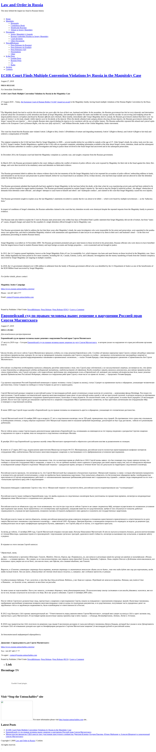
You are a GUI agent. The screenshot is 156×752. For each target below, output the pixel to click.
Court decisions (17, 39)
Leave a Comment (77, 310)
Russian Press (16, 61)
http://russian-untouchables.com (71, 720)
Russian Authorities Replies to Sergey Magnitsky (29, 36)
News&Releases (33, 310)
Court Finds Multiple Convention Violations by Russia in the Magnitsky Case (71, 75)
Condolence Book (18, 25)
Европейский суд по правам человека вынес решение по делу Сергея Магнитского (62, 342)
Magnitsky (10, 21)
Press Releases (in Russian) (21, 45)
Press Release (46, 310)
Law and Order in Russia (22, 5)
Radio (13, 65)
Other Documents (17, 41)
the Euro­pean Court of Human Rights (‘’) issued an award (45, 102)
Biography (15, 23)
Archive (9, 67)
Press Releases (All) (18, 50)
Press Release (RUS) (60, 659)
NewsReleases (12, 43)
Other (13, 54)
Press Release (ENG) (60, 310)
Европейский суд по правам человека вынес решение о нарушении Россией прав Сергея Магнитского (48, 732)
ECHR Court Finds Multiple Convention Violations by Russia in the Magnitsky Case (38, 730)
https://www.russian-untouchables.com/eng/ (17, 289)
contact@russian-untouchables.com (20, 297)
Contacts (9, 69)
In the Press (10, 56)
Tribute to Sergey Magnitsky (22, 30)
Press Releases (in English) (21, 47)
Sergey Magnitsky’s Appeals (22, 34)
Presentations (16, 52)
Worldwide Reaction (19, 28)
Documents (10, 32)
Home (8, 19)
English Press (16, 58)
